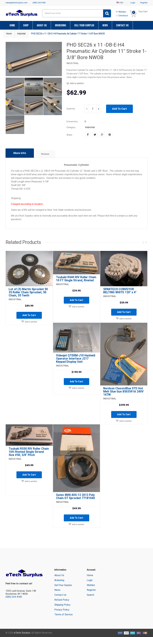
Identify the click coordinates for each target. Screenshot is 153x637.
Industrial (21, 33)
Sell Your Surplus (63, 585)
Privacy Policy (61, 609)
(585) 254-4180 (14, 596)
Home (9, 33)
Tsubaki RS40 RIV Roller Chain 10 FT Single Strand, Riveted (76, 278)
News (57, 590)
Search (90, 594)
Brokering (59, 580)
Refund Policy (61, 599)
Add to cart (29, 315)
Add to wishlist (77, 83)
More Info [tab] (19, 153)
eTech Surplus (22, 632)
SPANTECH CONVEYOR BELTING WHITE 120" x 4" (120, 290)
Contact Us (60, 594)
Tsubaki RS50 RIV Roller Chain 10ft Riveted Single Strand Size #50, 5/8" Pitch (29, 452)
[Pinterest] (109, 134)
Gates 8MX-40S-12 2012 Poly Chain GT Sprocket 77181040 (75, 496)
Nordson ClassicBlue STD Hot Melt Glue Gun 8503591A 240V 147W (123, 391)
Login (89, 580)
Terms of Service (63, 614)
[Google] (102, 134)
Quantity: (70, 108)
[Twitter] (95, 134)
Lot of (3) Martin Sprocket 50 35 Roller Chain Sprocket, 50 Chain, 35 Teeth (28, 292)
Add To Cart (119, 108)
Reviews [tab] (45, 154)
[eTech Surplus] (22, 13)
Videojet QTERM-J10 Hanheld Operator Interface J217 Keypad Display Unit (75, 358)
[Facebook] (87, 134)
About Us (59, 575)
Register (91, 590)
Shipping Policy (62, 604)
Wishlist (91, 585)
